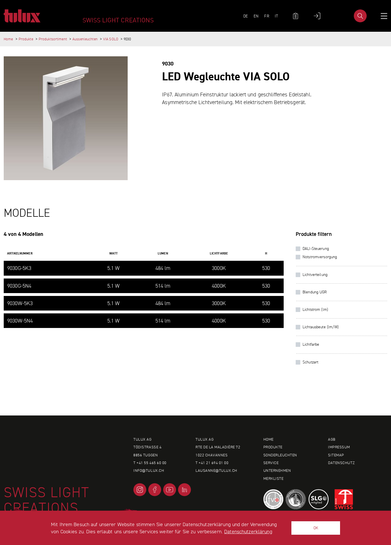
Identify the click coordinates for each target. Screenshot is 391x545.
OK (315, 528)
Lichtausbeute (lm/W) (321, 327)
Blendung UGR (315, 292)
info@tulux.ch (148, 470)
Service (271, 462)
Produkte (26, 39)
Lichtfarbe (311, 344)
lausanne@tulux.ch (216, 470)
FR (266, 16)
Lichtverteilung (315, 274)
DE (245, 16)
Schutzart (310, 362)
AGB (331, 439)
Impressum (339, 447)
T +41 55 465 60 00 (149, 462)
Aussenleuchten (85, 39)
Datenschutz (341, 462)
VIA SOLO (110, 39)
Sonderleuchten (280, 455)
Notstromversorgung (320, 256)
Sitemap (336, 455)
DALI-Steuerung (316, 248)
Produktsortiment (53, 39)
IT (276, 16)
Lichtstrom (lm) (315, 309)
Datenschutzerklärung (248, 531)
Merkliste (273, 478)
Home (8, 39)
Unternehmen (277, 470)
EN (256, 16)
